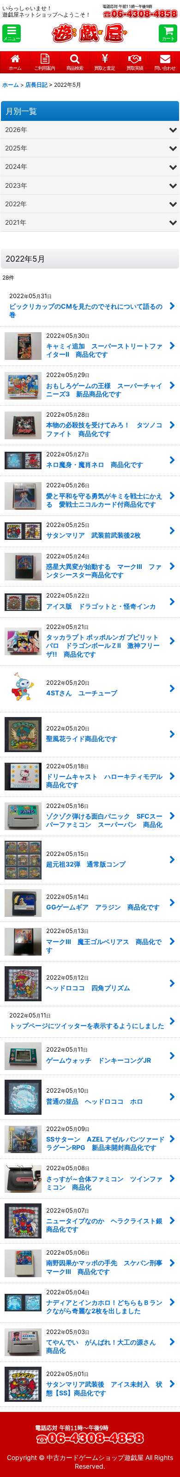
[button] (11, 33)
